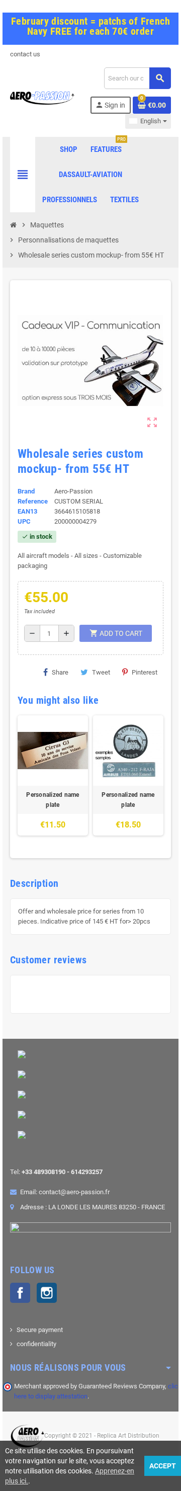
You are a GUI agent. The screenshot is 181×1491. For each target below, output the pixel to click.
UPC (24, 521)
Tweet (101, 672)
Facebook (20, 1293)
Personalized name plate (52, 799)
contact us (25, 54)
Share (60, 672)
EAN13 (27, 511)
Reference (33, 501)
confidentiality (36, 1344)
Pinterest (144, 672)
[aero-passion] (42, 97)
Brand (26, 491)
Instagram (47, 1293)
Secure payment (40, 1330)
